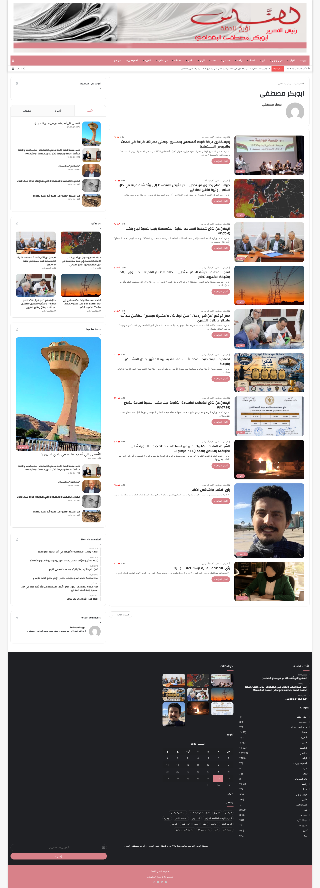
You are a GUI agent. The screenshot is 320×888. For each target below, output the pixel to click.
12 (188, 764)
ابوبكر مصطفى (272, 104)
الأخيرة (58, 110)
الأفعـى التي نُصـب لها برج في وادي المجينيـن (57, 123)
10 (208, 764)
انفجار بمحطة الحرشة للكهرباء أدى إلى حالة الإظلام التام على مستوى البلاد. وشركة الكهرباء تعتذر (225, 68)
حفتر (204, 824)
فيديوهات (303, 825)
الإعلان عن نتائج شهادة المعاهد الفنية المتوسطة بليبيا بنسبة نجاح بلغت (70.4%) (178, 231)
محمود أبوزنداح (204, 829)
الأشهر (90, 110)
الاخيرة (148, 60)
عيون (305, 809)
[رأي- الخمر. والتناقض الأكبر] (173, 714)
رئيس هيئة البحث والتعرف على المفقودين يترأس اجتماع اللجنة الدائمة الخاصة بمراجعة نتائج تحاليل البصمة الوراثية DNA (49, 152)
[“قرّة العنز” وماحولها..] (91, 170)
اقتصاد (252, 60)
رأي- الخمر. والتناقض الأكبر (211, 490)
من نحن (117, 60)
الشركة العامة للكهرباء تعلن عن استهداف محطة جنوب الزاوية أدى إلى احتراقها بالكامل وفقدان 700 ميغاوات (178, 448)
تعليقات (27, 110)
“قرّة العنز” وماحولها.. (69, 166)
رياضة (239, 60)
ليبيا (263, 60)
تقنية (305, 768)
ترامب (213, 824)
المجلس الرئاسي (178, 812)
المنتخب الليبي (181, 818)
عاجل (305, 789)
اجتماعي (226, 60)
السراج (217, 812)
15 (228, 771)
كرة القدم (186, 824)
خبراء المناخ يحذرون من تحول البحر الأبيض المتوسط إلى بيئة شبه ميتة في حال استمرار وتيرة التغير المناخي (174, 187)
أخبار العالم (302, 716)
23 (218, 778)
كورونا (305, 830)
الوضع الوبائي (226, 824)
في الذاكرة (163, 60)
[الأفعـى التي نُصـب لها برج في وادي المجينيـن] (91, 134)
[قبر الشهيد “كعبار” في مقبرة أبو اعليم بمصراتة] (91, 200)
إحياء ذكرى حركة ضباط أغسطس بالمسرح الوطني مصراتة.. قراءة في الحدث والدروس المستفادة (175, 144)
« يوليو (230, 793)
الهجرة (167, 818)
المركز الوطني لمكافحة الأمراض (218, 818)
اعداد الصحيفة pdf (299, 727)
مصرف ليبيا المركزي (184, 829)
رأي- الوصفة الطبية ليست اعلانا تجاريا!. (202, 568)
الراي (202, 60)
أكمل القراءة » (221, 161)
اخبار (302, 753)
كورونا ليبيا (227, 829)
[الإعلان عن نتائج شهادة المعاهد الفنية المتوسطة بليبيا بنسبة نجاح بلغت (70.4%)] (36, 243)
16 (218, 771)
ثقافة (213, 60)
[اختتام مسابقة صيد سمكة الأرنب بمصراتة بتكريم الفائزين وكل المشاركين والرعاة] (173, 694)
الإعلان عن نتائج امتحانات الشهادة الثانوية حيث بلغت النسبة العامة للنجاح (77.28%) (177, 405)
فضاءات (177, 60)
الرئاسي (228, 812)
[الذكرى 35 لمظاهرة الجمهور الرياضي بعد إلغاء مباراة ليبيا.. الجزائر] (91, 185)
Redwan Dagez (78, 627)
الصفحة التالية (123, 614)
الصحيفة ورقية (132, 60)
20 (177, 771)
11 (198, 764)
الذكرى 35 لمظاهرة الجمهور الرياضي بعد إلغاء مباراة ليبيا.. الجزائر (48, 181)
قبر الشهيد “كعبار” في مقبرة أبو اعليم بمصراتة (56, 196)
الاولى (292, 60)
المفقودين (196, 818)
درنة (196, 824)
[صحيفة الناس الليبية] (160, 28)
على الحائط (302, 804)
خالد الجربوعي (301, 778)
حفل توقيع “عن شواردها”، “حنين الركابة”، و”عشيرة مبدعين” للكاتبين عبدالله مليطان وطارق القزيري (175, 318)
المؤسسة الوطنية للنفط (200, 812)
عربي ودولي (277, 60)
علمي (190, 60)
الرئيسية (303, 60)
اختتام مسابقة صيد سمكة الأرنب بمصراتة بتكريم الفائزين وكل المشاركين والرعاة (177, 361)
